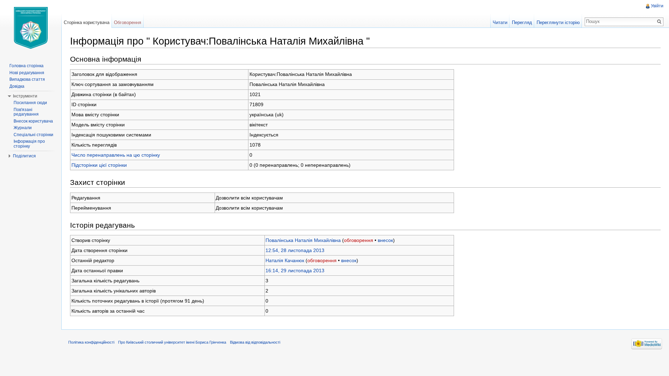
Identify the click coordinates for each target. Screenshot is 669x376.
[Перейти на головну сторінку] (31, 28)
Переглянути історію (558, 22)
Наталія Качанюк (285, 260)
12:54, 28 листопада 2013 (295, 250)
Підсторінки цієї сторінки (99, 165)
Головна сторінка (26, 65)
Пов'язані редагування (26, 112)
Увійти (657, 5)
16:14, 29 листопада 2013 (295, 270)
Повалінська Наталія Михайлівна (303, 240)
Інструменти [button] (25, 96)
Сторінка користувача (86, 22)
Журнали (23, 127)
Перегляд (522, 22)
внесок (385, 240)
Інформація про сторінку (29, 144)
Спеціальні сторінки (33, 134)
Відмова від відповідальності (255, 342)
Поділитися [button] (24, 156)
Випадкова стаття (27, 79)
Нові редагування (26, 72)
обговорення (358, 240)
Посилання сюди (30, 102)
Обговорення (127, 22)
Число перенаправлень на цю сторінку (115, 155)
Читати (500, 22)
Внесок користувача (33, 121)
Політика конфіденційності (91, 342)
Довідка (16, 86)
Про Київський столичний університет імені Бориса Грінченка (172, 342)
